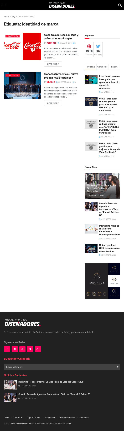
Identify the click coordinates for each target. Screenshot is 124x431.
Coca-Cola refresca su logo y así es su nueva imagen (61, 36)
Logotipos (12, 36)
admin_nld (51, 43)
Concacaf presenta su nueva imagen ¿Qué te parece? (61, 75)
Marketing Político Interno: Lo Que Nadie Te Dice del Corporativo (101, 188)
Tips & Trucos (34, 417)
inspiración (50, 417)
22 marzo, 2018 (64, 82)
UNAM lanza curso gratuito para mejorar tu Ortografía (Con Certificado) (109, 148)
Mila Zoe (51, 82)
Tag (13, 16)
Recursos (84, 417)
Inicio (6, 417)
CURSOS (18, 417)
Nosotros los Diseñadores (22, 423)
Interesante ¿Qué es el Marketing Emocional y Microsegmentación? (109, 230)
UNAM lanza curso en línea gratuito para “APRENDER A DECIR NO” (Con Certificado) (109, 126)
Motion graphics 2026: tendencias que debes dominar (109, 248)
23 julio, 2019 (65, 43)
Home (6, 16)
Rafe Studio (66, 423)
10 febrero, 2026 (96, 195)
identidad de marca (26, 16)
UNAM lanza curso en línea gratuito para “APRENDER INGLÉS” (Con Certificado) (108, 104)
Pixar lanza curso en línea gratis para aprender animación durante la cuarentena (109, 82)
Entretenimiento (67, 417)
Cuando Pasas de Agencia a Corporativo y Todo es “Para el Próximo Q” (109, 209)
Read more (53, 64)
